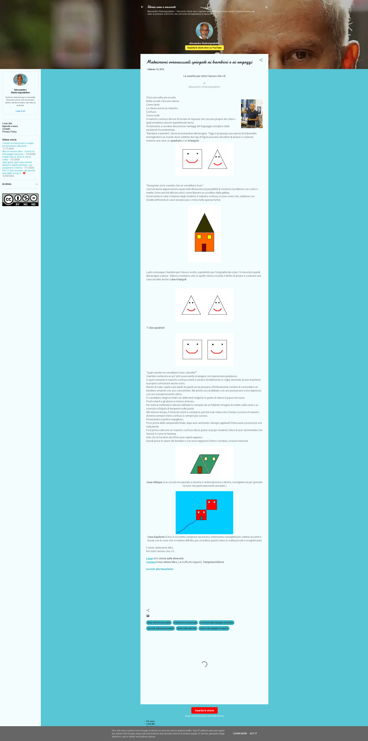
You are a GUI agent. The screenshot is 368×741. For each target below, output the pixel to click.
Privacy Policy (9, 131)
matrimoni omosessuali (185, 622)
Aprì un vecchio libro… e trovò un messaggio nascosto (18, 152)
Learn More (240, 733)
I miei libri (150, 724)
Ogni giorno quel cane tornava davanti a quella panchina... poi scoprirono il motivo (17, 165)
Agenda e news (10, 126)
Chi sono (150, 721)
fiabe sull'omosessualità (158, 622)
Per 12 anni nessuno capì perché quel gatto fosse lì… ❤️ (18, 172)
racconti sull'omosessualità (160, 628)
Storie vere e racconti (161, 6)
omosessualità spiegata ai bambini (216, 622)
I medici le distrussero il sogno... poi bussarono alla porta (18, 144)
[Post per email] (148, 617)
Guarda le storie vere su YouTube (204, 47)
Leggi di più (20, 111)
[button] (261, 60)
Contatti (6, 129)
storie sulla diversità (186, 628)
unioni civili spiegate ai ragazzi (214, 628)
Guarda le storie (204, 710)
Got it (253, 733)
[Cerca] (266, 7)
